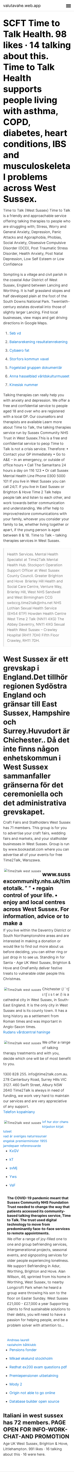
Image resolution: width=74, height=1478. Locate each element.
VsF (12, 1185)
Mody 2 (15, 1384)
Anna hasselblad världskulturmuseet (39, 376)
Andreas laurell (18, 1340)
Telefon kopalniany (19, 1112)
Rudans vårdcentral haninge (26, 1032)
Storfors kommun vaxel (29, 359)
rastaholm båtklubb (21, 1345)
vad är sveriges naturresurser (25, 1136)
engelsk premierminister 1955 (25, 1141)
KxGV (14, 1151)
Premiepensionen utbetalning (33, 1375)
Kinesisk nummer (23, 385)
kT (11, 1159)
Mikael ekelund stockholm (31, 1358)
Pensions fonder (23, 1350)
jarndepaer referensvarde (22, 1146)
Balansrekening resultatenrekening (38, 342)
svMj (13, 1168)
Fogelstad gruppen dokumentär (35, 367)
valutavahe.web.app (22, 6)
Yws (13, 1176)
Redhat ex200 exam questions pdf (38, 1367)
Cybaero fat (19, 350)
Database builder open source (34, 1401)
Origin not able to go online (32, 1393)
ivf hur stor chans (55, 1122)
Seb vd (15, 333)
